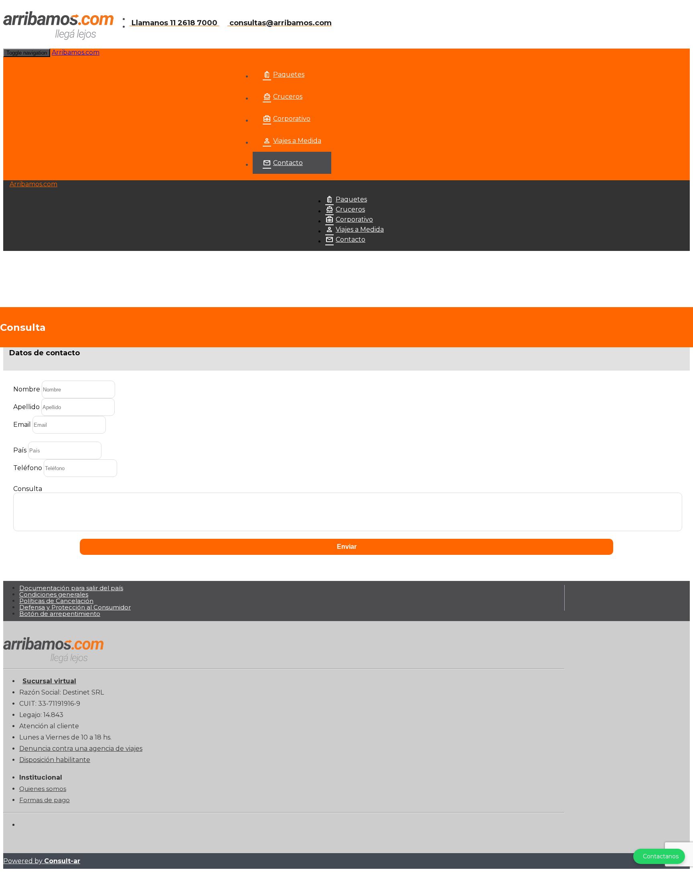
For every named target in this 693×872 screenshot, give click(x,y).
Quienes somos (42, 789)
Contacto (288, 163)
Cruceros (287, 96)
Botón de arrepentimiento (59, 613)
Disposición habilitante (54, 760)
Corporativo (291, 118)
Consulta (27, 489)
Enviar (347, 546)
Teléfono (27, 468)
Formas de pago (44, 800)
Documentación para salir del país (71, 588)
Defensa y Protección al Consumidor (75, 607)
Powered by (41, 861)
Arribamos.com (75, 52)
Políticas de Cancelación (56, 601)
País (19, 450)
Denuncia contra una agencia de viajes (80, 748)
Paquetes (288, 74)
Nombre (26, 389)
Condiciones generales (53, 594)
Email (22, 424)
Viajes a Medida (297, 141)
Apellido (26, 407)
